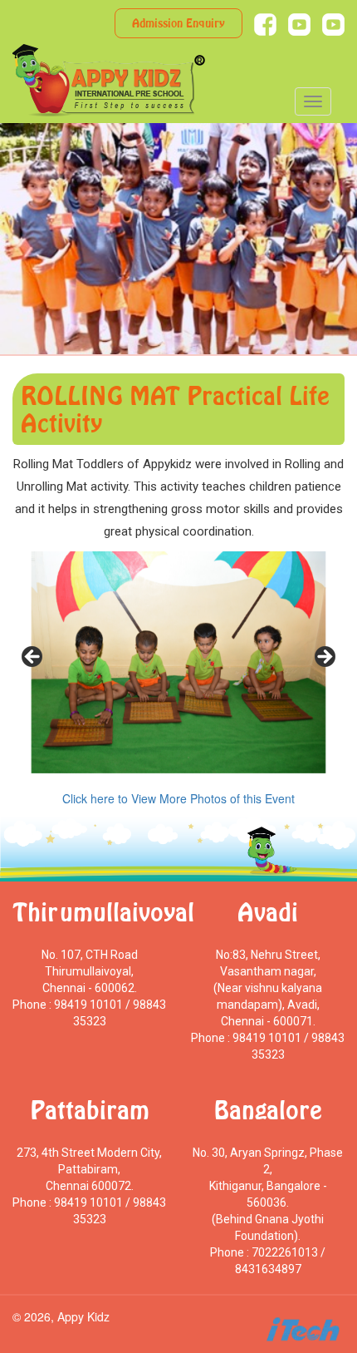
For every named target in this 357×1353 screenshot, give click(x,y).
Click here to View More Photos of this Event (178, 798)
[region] (178, 662)
